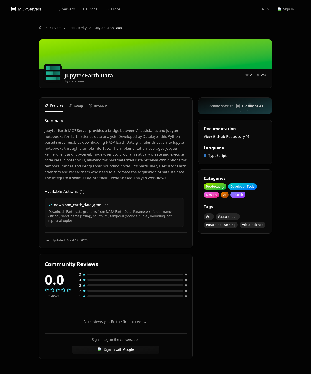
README (100, 105)
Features (56, 105)
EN (262, 9)
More (115, 9)
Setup (78, 105)
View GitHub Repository (224, 136)
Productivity (78, 28)
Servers (68, 9)
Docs (93, 9)
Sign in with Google (119, 349)
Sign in (288, 9)
